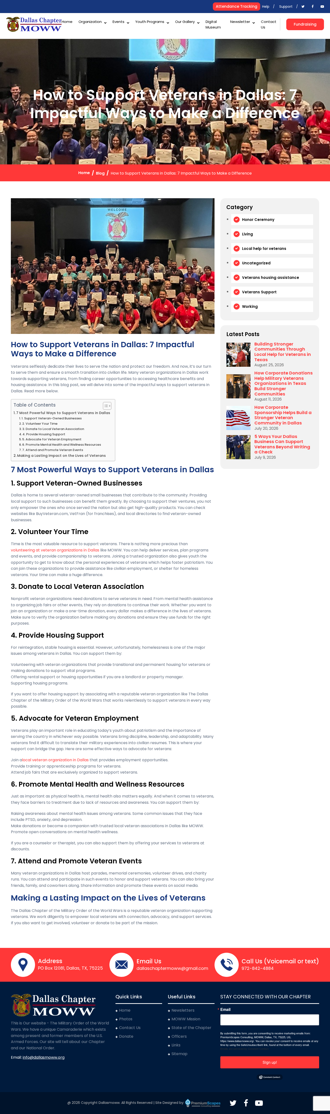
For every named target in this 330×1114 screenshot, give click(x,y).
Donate (126, 1036)
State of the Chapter (191, 1027)
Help (265, 6)
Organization (90, 21)
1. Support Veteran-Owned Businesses (52, 418)
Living (247, 234)
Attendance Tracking (236, 6)
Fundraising (305, 24)
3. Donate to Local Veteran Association (53, 429)
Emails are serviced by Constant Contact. (244, 1049)
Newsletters (183, 1010)
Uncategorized (256, 263)
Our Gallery (185, 21)
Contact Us (268, 24)
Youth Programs (149, 21)
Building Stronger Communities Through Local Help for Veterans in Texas (282, 351)
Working (250, 306)
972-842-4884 (258, 968)
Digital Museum (213, 24)
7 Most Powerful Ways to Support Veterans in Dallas (63, 412)
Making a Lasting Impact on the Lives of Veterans (61, 455)
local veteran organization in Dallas (55, 760)
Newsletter (240, 21)
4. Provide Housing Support (43, 434)
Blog (100, 173)
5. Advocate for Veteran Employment (51, 439)
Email (225, 1009)
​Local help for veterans (264, 248)
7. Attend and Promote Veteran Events (52, 450)
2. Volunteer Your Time (39, 423)
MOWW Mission (186, 1019)
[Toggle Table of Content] (104, 406)
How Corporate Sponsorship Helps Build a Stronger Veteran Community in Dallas (283, 415)
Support (286, 6)
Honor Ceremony (258, 219)
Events (118, 21)
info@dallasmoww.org (44, 1057)
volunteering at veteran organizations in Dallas (55, 550)
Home (67, 21)
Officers (179, 1036)
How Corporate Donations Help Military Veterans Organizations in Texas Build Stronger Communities (283, 383)
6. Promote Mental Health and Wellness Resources (61, 444)
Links (176, 1045)
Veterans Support (259, 292)
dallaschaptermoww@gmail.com (172, 968)
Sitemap (179, 1054)
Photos (125, 1019)
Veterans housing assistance (270, 277)
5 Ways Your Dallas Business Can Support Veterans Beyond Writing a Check (282, 444)
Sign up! (270, 1062)
